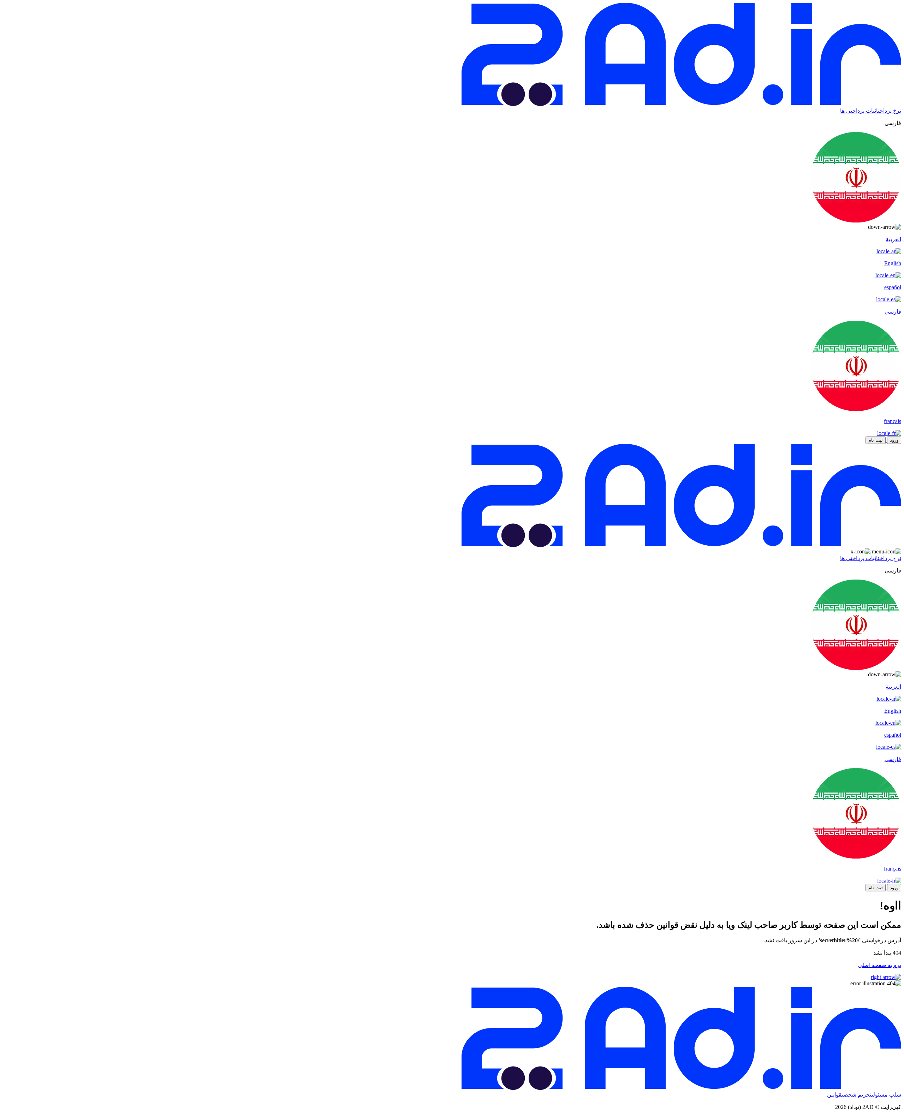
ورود (894, 440)
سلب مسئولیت (885, 1095)
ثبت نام (875, 440)
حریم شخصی (855, 1095)
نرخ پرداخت (889, 111)
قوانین (834, 1095)
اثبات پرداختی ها (859, 111)
